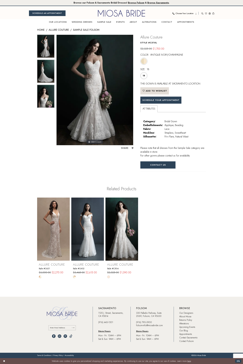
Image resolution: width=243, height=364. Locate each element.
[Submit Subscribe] (73, 327)
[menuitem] (47, 13)
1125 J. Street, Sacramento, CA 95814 (110, 314)
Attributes (149, 109)
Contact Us (158, 164)
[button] (210, 13)
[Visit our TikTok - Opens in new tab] (70, 336)
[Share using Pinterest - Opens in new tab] (132, 148)
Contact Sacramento (188, 337)
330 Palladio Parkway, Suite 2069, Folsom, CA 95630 (149, 314)
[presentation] (53, 229)
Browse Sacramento (158, 2)
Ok (238, 361)
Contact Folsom (186, 341)
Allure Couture (59, 30)
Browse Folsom (136, 2)
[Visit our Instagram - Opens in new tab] (59, 336)
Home (41, 30)
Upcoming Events (187, 327)
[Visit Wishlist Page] (206, 13)
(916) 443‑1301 (105, 322)
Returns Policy (185, 320)
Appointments (185, 334)
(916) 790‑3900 (144, 322)
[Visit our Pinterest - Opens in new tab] (65, 336)
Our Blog (183, 330)
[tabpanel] (45, 47)
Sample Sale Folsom (86, 30)
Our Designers (186, 313)
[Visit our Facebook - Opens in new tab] (54, 336)
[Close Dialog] (4, 361)
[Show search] (202, 13)
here (189, 361)
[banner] (121, 13)
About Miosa (185, 316)
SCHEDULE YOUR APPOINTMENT (160, 100)
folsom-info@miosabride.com (149, 325)
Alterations (184, 323)
